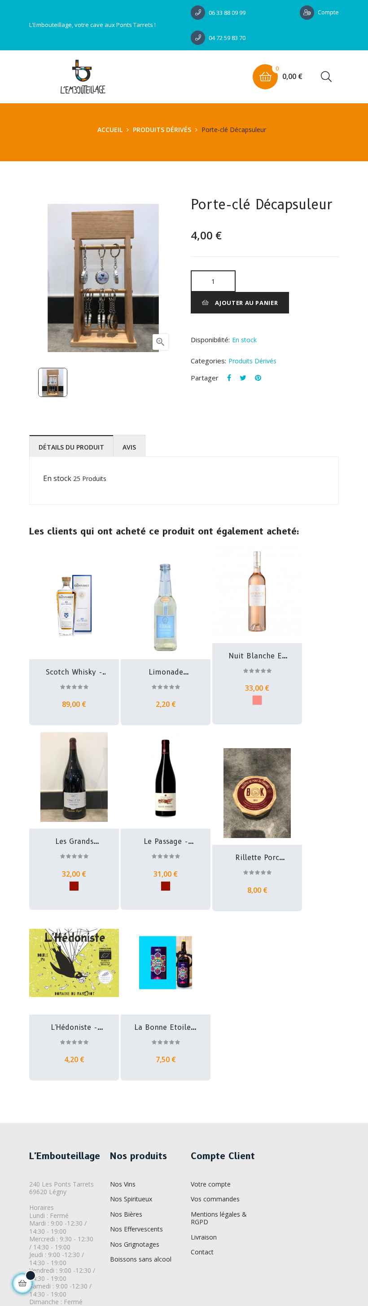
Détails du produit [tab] (71, 447)
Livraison (204, 1237)
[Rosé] (257, 700)
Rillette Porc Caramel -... (257, 858)
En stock (57, 479)
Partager (229, 378)
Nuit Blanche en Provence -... (257, 656)
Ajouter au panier (246, 303)
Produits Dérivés (252, 361)
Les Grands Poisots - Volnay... (74, 842)
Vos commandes (215, 1199)
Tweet (243, 378)
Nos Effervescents (136, 1229)
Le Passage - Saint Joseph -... (165, 842)
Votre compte (211, 1184)
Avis (129, 447)
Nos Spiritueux (131, 1199)
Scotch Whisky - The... (74, 672)
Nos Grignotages (134, 1244)
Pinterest (258, 378)
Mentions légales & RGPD (219, 1218)
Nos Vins (123, 1184)
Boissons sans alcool (140, 1259)
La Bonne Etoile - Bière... (165, 1028)
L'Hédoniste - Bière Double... (74, 1028)
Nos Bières (126, 1214)
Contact (202, 1252)
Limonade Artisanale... (166, 672)
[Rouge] (74, 886)
